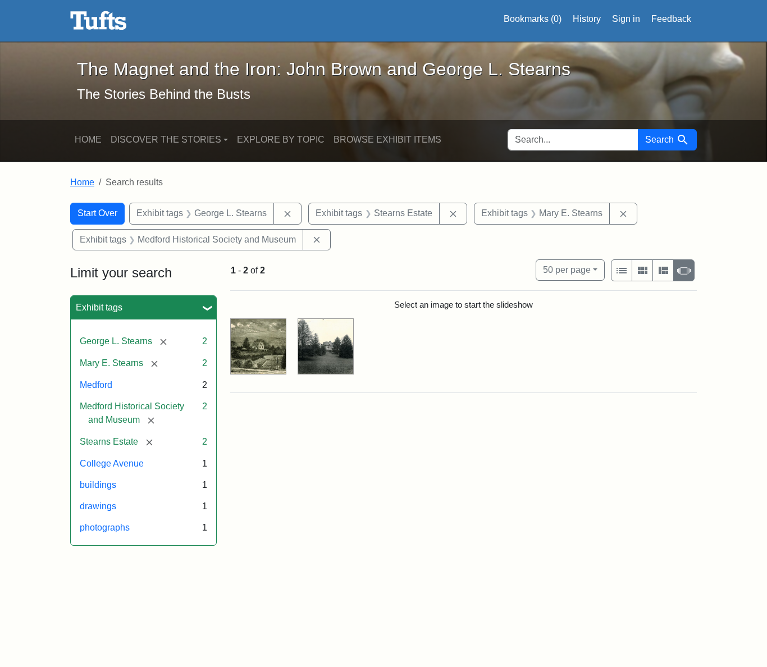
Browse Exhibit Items (387, 139)
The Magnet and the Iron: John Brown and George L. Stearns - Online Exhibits (98, 20)
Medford (96, 385)
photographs (105, 527)
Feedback (671, 19)
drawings (98, 506)
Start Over (97, 213)
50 (567, 269)
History (587, 19)
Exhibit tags (99, 307)
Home (88, 139)
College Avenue (112, 463)
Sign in (626, 19)
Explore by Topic (281, 139)
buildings (98, 485)
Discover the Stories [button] (166, 139)
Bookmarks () (532, 19)
